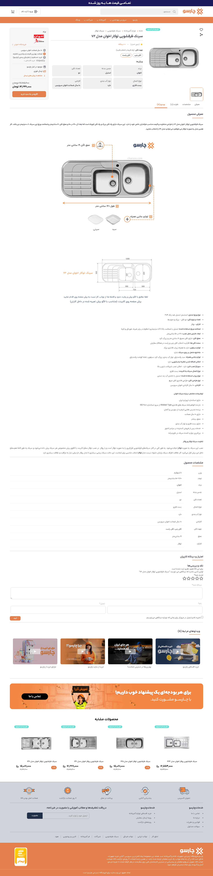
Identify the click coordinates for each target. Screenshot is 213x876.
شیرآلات (89, 20)
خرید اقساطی (30, 61)
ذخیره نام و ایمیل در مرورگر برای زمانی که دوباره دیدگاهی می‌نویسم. (173, 617)
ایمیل (102, 603)
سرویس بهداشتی (119, 20)
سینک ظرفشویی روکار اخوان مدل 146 (88, 761)
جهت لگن (139, 50)
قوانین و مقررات (193, 822)
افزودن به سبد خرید (29, 94)
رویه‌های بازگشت (144, 822)
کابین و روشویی (69, 836)
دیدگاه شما (197, 585)
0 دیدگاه (121, 44)
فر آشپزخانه (85, 836)
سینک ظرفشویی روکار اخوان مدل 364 (182, 761)
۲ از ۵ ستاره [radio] (197, 578)
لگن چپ (178, 529)
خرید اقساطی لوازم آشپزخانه (140, 813)
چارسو (135, 20)
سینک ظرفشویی (114, 31)
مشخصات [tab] (186, 104)
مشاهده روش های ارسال (33, 76)
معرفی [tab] (197, 104)
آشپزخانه (102, 20)
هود (56, 836)
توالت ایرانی (142, 836)
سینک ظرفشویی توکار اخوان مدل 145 (135, 761)
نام (200, 603)
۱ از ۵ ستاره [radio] (201, 578)
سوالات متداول (193, 826)
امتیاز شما (198, 575)
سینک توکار (99, 31)
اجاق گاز (155, 836)
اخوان (179, 485)
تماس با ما (195, 813)
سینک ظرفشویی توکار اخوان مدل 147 (42, 761)
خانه (141, 31)
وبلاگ (77, 20)
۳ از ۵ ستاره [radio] (193, 578)
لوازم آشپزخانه (130, 31)
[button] (15, 656)
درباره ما (196, 818)
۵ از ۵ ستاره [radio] (184, 578)
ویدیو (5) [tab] (161, 104)
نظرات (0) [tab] (174, 104)
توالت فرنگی (128, 836)
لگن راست (170, 529)
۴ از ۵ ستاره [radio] (189, 578)
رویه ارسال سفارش (143, 818)
